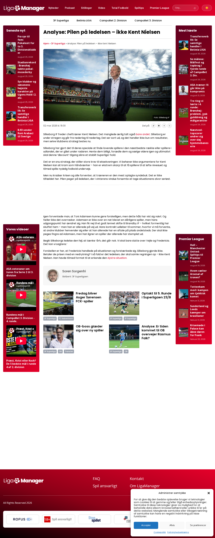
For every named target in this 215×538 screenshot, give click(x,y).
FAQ (96, 478)
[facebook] (164, 126)
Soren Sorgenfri (74, 271)
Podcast (70, 8)
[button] (208, 493)
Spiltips (139, 8)
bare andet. (143, 134)
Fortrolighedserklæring (178, 532)
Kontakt (137, 478)
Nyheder (53, 8)
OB (60, 351)
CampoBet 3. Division (148, 20)
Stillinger (86, 8)
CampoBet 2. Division (113, 20)
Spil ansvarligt (105, 485)
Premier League (159, 8)
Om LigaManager (145, 485)
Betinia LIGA (84, 20)
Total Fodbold (119, 8)
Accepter (146, 525)
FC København (66, 318)
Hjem (46, 43)
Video (101, 8)
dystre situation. (117, 258)
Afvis (172, 525)
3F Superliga (61, 20)
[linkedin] (159, 126)
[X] (169, 126)
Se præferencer (198, 525)
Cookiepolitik (160, 532)
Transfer (69, 351)
